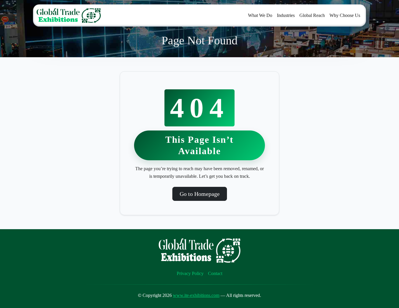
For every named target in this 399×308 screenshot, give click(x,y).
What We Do (260, 15)
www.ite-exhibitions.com (196, 295)
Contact (215, 273)
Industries (286, 15)
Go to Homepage (200, 194)
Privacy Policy (190, 273)
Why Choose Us (344, 15)
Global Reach (312, 15)
